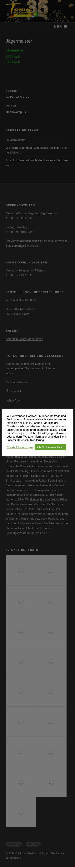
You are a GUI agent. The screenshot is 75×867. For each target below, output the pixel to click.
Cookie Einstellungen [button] (20, 447)
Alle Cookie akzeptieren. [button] (50, 447)
